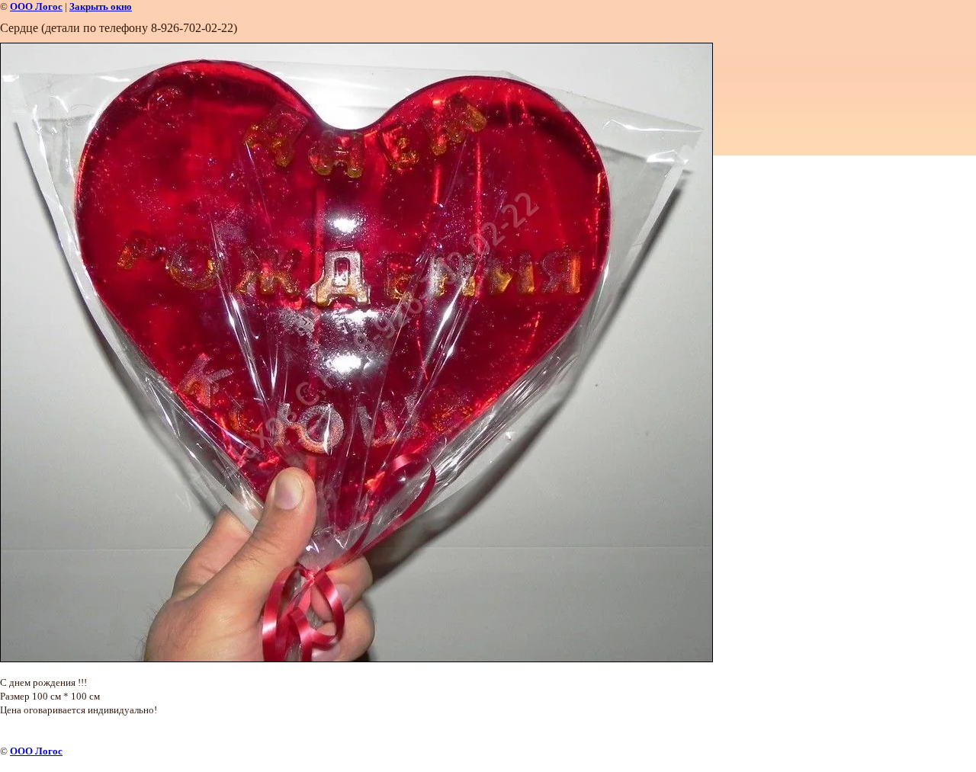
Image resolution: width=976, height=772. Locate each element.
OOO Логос (36, 6)
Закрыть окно (100, 6)
